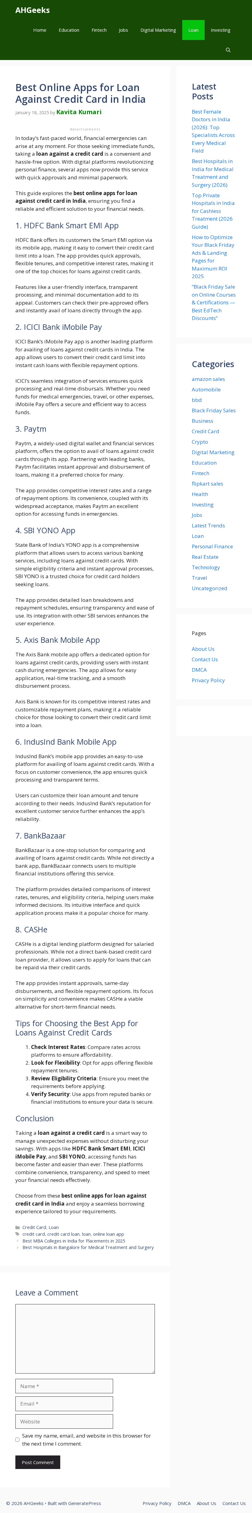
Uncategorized (209, 588)
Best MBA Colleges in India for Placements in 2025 (73, 1241)
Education (69, 30)
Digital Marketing (158, 30)
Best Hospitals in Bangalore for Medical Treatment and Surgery (88, 1247)
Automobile (206, 389)
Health (200, 494)
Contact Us (205, 659)
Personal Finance (212, 546)
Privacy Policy (208, 680)
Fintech (99, 30)
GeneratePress (84, 1503)
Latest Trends (208, 525)
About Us (203, 648)
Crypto (200, 441)
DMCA (199, 669)
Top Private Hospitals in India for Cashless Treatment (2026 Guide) (213, 211)
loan (86, 1234)
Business (202, 420)
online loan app (108, 1234)
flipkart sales (207, 483)
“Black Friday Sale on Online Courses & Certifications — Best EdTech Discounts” (214, 302)
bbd (197, 399)
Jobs (123, 30)
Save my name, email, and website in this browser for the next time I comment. (86, 1439)
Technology (206, 567)
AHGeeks (32, 10)
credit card (33, 1234)
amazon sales (208, 378)
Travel (199, 577)
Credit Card (34, 1227)
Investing (220, 30)
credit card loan (63, 1234)
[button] (228, 50)
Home (39, 30)
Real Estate (205, 556)
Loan (193, 30)
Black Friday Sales (214, 410)
